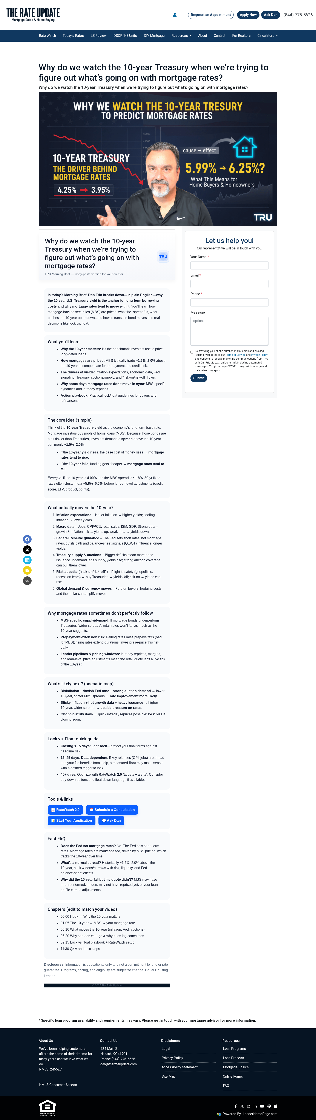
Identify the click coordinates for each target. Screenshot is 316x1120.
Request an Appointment (211, 15)
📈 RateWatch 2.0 (65, 810)
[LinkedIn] (255, 1106)
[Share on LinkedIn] (27, 560)
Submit (198, 378)
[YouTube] (262, 1106)
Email (195, 275)
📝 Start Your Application (71, 820)
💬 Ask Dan (111, 820)
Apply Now (248, 15)
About (202, 36)
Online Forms (233, 1076)
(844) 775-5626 (298, 14)
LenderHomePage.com (260, 1114)
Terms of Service (235, 354)
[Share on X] (27, 549)
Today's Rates (73, 36)
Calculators (266, 36)
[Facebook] (236, 1106)
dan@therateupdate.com (118, 1064)
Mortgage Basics (236, 1067)
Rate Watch (47, 36)
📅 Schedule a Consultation (112, 810)
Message (197, 312)
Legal (166, 1049)
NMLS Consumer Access (58, 1085)
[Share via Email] (27, 570)
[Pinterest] (269, 1106)
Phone (196, 294)
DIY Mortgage (154, 36)
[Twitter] (242, 1106)
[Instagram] (248, 1106)
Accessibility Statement (180, 1067)
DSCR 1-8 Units (125, 36)
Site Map (168, 1076)
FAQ (226, 1086)
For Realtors (241, 36)
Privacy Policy (259, 354)
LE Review (99, 36)
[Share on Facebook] (27, 539)
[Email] (275, 1106)
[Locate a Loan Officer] (175, 15)
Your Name (199, 257)
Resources (180, 36)
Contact (219, 36)
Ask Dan (270, 15)
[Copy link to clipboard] (27, 580)
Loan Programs (234, 1049)
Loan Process (233, 1058)
